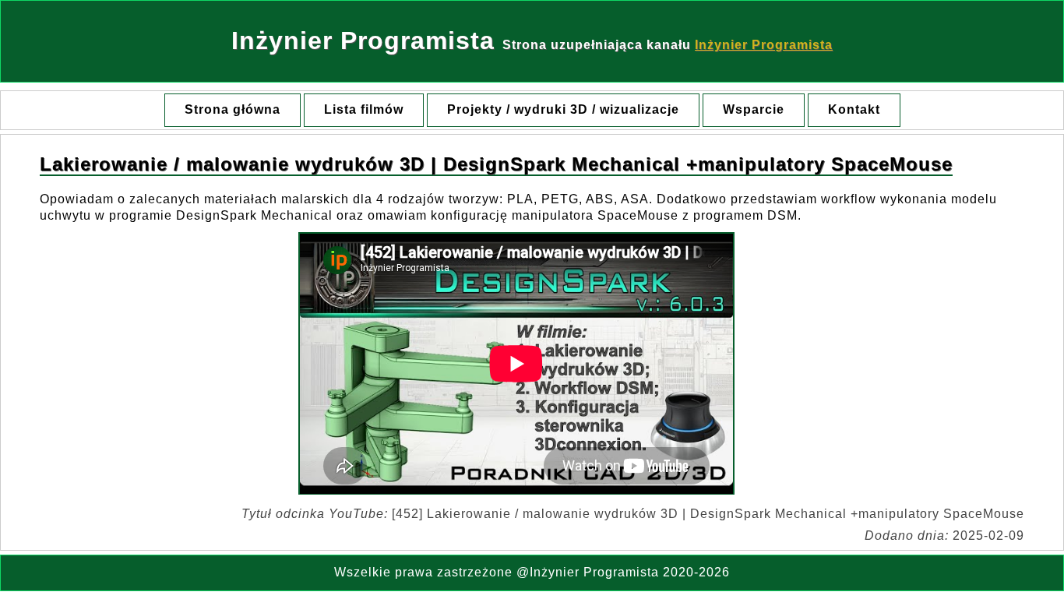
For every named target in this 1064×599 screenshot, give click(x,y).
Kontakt (854, 109)
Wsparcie (753, 109)
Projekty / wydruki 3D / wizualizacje (563, 109)
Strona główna (232, 109)
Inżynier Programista (764, 44)
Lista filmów (363, 109)
